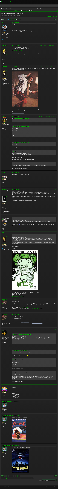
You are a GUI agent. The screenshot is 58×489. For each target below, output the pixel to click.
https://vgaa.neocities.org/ (25, 307)
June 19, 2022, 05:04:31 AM (15, 215)
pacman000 (4, 299)
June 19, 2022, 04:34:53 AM (15, 172)
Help (47, 486)
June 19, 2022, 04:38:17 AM (15, 189)
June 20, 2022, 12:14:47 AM (15, 445)
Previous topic (49, 16)
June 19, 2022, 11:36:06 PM (15, 401)
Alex (3, 385)
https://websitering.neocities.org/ (37, 308)
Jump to (40, 480)
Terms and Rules (51, 486)
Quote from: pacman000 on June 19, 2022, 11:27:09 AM (22, 372)
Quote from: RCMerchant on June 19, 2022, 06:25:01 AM (22, 359)
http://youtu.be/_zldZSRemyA (17, 50)
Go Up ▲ (55, 486)
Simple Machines (8, 486)
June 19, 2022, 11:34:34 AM (15, 314)
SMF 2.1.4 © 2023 (3, 486)
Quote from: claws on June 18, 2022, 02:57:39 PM (21, 126)
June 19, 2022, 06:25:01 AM (15, 232)
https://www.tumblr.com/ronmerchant (18, 56)
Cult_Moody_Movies (6, 401)
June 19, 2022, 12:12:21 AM (15, 66)
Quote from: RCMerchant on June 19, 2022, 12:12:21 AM (22, 163)
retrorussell (4, 189)
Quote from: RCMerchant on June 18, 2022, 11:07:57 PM (22, 151)
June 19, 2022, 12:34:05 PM (15, 385)
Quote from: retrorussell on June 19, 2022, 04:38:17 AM (22, 234)
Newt (3, 22)
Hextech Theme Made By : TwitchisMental (7, 487)
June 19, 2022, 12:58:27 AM (15, 116)
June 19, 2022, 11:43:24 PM (15, 415)
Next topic (55, 16)
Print (56, 19)
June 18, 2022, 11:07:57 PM (15, 45)
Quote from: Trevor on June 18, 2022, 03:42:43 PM (21, 142)
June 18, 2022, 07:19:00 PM (15, 22)
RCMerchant (4, 45)
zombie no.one (5, 116)
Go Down (2, 19)
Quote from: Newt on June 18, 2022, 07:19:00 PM (21, 118)
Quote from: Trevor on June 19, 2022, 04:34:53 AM (21, 350)
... (16, 19)
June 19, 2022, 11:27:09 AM (15, 299)
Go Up (2, 476)
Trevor (3, 172)
